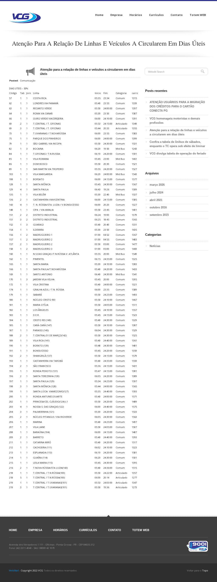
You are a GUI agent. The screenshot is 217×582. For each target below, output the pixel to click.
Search (202, 71)
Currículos (88, 530)
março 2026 (157, 184)
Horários (60, 530)
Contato (114, 530)
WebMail (14, 570)
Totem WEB (140, 530)
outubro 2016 (158, 207)
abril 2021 (156, 200)
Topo (205, 570)
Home (13, 530)
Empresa (35, 530)
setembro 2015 (159, 214)
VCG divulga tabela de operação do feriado (178, 153)
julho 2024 (156, 192)
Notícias (155, 246)
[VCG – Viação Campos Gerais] (25, 15)
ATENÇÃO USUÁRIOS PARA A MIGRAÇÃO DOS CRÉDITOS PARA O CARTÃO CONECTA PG (177, 106)
